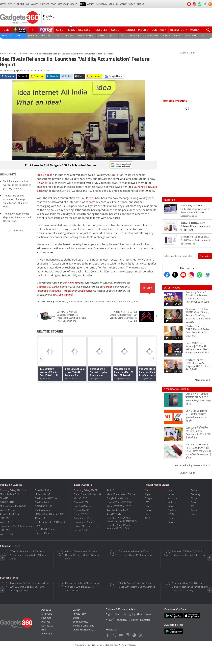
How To (58, 36)
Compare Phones (43, 533)
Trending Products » (175, 100)
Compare (158, 30)
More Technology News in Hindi (192, 465)
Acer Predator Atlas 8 (117, 510)
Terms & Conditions (83, 626)
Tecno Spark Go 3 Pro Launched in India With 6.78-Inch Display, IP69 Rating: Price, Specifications (29, 587)
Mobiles (32, 36)
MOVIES (34, 4)
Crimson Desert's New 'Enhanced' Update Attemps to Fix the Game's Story (82, 555)
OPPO (171, 514)
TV (121, 36)
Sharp (194, 498)
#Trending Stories (10, 546)
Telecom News (26, 53)
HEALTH (74, 4)
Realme (171, 522)
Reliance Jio (44, 183)
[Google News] (207, 275)
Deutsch (133, 620)
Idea (136, 302)
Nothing (172, 502)
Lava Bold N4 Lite (82, 506)
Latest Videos (172, 287)
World (11, 4)
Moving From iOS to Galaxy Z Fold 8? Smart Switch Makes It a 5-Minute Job (195, 240)
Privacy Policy (79, 614)
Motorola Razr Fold (9, 494)
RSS (43, 630)
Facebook (42, 290)
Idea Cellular (44, 175)
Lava (170, 490)
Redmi (194, 490)
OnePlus (172, 510)
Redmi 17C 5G (81, 514)
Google (148, 498)
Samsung (195, 494)
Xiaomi (194, 514)
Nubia (170, 506)
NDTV (3, 4)
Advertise (46, 634)
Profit (20, 4)
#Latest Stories (9, 578)
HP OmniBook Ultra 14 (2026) (49, 514)
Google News (84, 290)
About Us (46, 610)
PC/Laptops (133, 36)
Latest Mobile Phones (45, 529)
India (129, 302)
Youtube (121, 634)
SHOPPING (101, 4)
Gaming (70, 36)
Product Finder (134, 30)
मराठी (148, 614)
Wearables (192, 36)
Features (101, 30)
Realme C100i (81, 502)
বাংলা (125, 614)
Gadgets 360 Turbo (48, 286)
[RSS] (210, 4)
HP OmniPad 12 (42, 494)
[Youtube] (183, 275)
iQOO (147, 518)
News (71, 30)
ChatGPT (4, 498)
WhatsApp (55, 290)
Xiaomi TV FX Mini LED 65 (119, 506)
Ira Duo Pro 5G (81, 530)
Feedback (46, 618)
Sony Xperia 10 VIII (83, 518)
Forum (108, 286)
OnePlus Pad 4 (42, 502)
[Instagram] (191, 275)
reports (90, 202)
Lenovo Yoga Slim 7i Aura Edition (16, 526)
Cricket (44, 4)
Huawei (148, 510)
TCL (192, 506)
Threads (67, 290)
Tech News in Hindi (175, 389)
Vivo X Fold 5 (6, 534)
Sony (193, 502)
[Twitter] (175, 275)
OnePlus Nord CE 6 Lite (46, 498)
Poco (170, 518)
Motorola (172, 498)
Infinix (147, 514)
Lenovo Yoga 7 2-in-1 (84, 522)
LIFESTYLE (63, 4)
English (109, 614)
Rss (140, 634)
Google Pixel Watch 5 (117, 498)
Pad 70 (110, 490)
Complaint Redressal (84, 630)
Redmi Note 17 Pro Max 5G (87, 494)
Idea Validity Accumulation (81, 302)
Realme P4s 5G (81, 510)
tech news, (68, 283)
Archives (45, 622)
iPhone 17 (40, 518)
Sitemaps (46, 614)
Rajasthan (122, 4)
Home (6, 30)
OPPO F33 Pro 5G (43, 506)
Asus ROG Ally (114, 514)
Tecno (194, 510)
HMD (147, 502)
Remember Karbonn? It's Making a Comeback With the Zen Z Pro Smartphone (82, 587)
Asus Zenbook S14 (9, 514)
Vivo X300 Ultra (7, 510)
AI (33, 30)
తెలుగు (140, 614)
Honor (148, 506)
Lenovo (171, 494)
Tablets (165, 36)
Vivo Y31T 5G (80, 498)
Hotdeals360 (150, 36)
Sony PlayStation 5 (44, 490)
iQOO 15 (4, 518)
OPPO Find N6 (7, 502)
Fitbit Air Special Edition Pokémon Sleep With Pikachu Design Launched (137, 585)
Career (76, 610)
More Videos (202, 380)
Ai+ (146, 490)
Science (178, 36)
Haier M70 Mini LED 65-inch (120, 502)
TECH (82, 4)
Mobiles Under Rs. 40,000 (13, 506)
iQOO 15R (5, 530)
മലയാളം (121, 620)
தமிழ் (132, 614)
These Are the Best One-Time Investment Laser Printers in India (135, 553)
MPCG (132, 4)
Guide (115, 30)
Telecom (45, 36)
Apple (147, 494)
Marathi (141, 4)
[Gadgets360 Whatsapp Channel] (199, 275)
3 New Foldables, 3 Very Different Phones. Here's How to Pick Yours (195, 226)
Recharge (177, 30)
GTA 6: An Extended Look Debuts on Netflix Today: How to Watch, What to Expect (28, 555)
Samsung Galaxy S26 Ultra (13, 490)
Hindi (118, 614)
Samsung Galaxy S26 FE (85, 490)
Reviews (84, 30)
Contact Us (47, 626)
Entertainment (86, 36)
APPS (111, 4)
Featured (169, 199)
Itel (146, 522)
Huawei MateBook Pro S (86, 526)
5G (203, 36)
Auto (60, 30)
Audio (113, 36)
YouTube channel (63, 294)
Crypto (102, 36)
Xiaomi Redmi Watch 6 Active (121, 494)
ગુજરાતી (110, 620)
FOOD (53, 4)
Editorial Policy (80, 622)
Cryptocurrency (42, 510)
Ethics (76, 618)
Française (145, 620)
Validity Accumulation (106, 302)
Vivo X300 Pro (7, 522)
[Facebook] (167, 275)
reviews (79, 283)
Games (90, 4)
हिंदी (27, 4)
